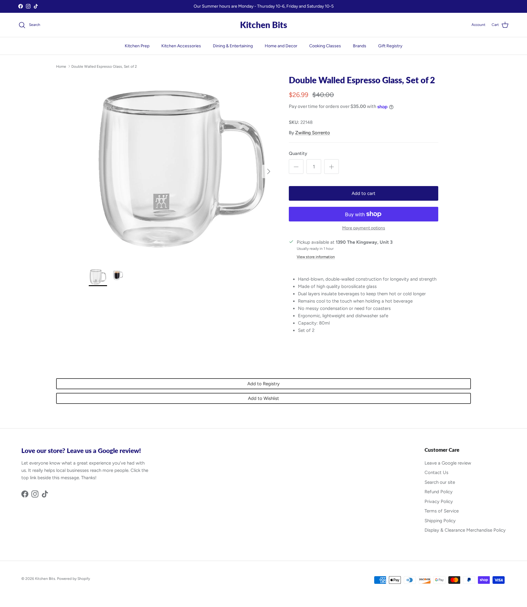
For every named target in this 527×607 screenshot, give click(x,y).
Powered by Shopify (73, 578)
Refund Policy (439, 491)
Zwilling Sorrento (312, 132)
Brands (359, 45)
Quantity (298, 153)
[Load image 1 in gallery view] (182, 168)
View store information (316, 257)
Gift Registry (390, 45)
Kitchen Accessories (181, 45)
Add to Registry (263, 383)
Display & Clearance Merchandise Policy (465, 530)
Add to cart (363, 193)
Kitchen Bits (45, 578)
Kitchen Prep (137, 45)
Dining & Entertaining (233, 45)
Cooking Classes (325, 45)
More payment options (363, 228)
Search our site (440, 482)
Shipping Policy (440, 520)
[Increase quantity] (331, 166)
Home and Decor (281, 45)
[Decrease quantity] (296, 166)
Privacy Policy (439, 501)
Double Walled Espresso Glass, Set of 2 (104, 66)
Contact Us (436, 472)
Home (61, 66)
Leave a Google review (448, 463)
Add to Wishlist (263, 398)
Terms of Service (442, 511)
